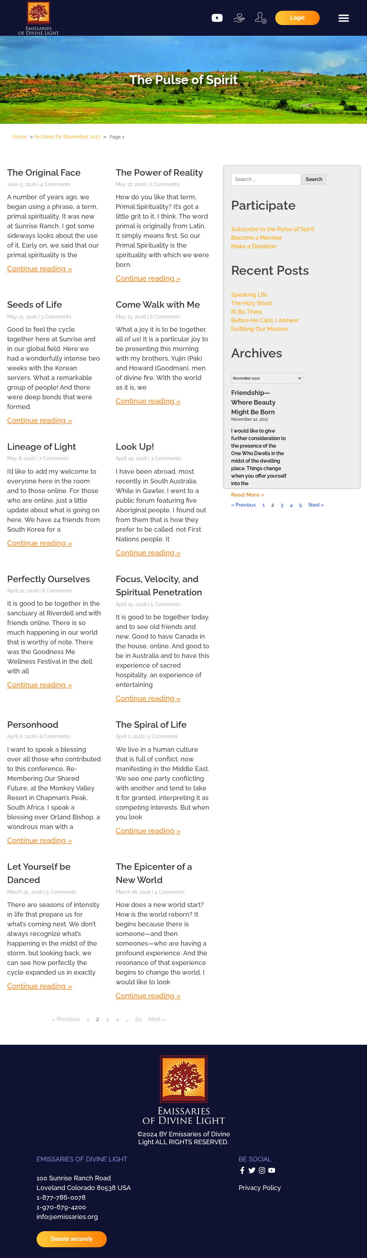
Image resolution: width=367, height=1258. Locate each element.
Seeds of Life (34, 304)
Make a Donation (253, 246)
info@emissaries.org (67, 1216)
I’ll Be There (246, 311)
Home (20, 137)
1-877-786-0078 (61, 1197)
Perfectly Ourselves (48, 579)
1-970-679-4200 (61, 1207)
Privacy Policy (260, 1187)
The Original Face (44, 172)
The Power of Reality (159, 172)
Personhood (32, 724)
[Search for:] (266, 180)
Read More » (247, 495)
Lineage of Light (41, 446)
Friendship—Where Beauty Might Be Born (253, 402)
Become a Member (256, 237)
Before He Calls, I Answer (265, 320)
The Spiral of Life (151, 724)
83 (138, 1019)
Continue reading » (39, 268)
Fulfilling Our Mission (259, 329)
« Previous (66, 1019)
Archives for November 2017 (67, 137)
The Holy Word (251, 303)
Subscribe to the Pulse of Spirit (273, 229)
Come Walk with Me (158, 304)
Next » (156, 1019)
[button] (343, 17)
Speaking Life (249, 294)
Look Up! (135, 446)
